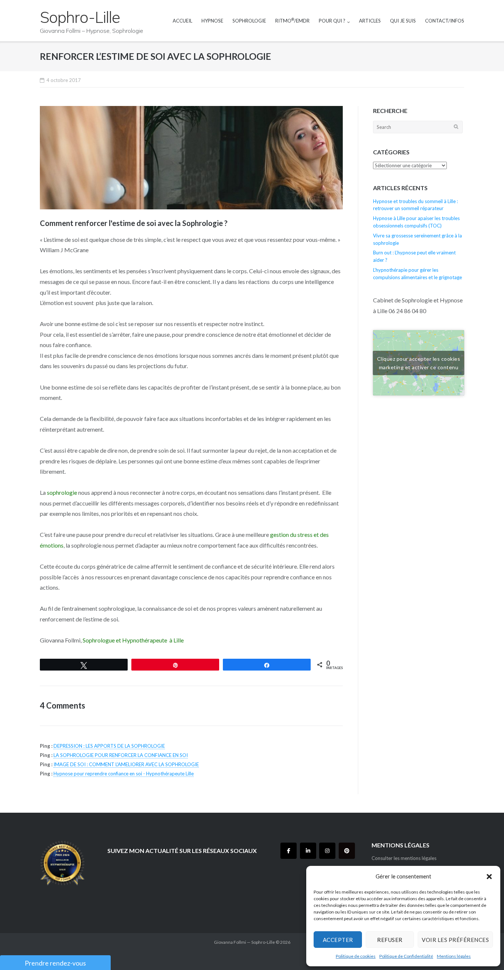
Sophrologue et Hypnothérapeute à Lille (133, 640)
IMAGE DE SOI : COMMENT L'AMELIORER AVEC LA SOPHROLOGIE (126, 764)
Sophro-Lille (263, 942)
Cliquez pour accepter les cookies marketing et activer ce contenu (418, 363)
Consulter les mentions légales (404, 858)
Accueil (182, 21)
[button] (489, 876)
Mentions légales (454, 956)
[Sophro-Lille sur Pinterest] (347, 851)
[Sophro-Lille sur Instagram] (327, 851)
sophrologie (62, 492)
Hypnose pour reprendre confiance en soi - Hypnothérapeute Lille (123, 774)
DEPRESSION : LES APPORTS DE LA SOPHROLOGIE (109, 746)
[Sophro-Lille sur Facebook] (288, 851)
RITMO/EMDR (292, 20)
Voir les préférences (455, 939)
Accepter (338, 939)
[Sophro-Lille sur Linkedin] (308, 851)
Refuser (390, 939)
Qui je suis (403, 21)
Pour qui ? (332, 21)
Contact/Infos (444, 21)
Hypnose (212, 21)
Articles (370, 21)
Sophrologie (249, 21)
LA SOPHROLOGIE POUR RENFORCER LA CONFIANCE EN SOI (120, 755)
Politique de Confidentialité (406, 956)
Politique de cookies (356, 956)
